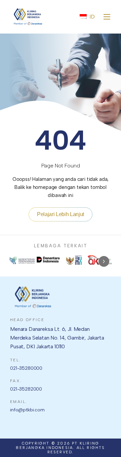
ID (92, 16)
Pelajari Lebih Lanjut (60, 214)
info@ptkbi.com (27, 410)
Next (104, 261)
